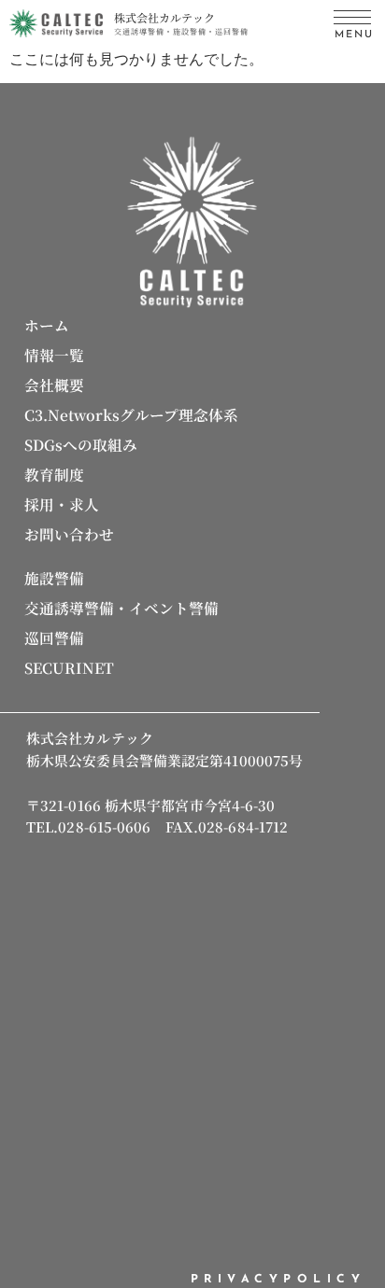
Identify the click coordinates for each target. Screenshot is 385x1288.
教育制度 (54, 474)
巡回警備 (54, 637)
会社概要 (54, 384)
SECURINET (69, 667)
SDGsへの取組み (80, 444)
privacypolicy (278, 1279)
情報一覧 (54, 354)
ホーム (46, 325)
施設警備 (54, 577)
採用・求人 (61, 504)
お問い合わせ (69, 534)
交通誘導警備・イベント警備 (121, 607)
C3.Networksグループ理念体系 (131, 414)
